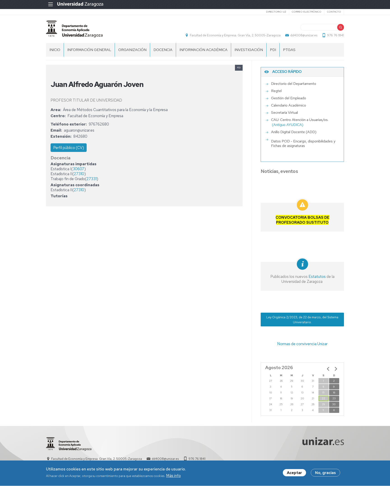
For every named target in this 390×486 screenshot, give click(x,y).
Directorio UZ (276, 11)
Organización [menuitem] (132, 49)
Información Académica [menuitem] (203, 49)
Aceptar (294, 472)
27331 (91, 178)
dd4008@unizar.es (303, 35)
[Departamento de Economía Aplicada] (74, 29)
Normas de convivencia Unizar (302, 343)
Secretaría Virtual (284, 112)
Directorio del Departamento (293, 83)
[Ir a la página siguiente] (336, 369)
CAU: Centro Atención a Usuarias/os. (299, 119)
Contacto (334, 11)
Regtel (276, 90)
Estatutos (317, 276)
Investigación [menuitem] (248, 49)
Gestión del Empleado (288, 98)
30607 (78, 168)
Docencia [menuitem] (162, 49)
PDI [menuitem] (273, 49)
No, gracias (325, 472)
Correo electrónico (306, 11)
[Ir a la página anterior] (328, 369)
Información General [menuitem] (89, 49)
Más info (173, 475)
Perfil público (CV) (68, 147)
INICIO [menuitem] (54, 49)
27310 (79, 173)
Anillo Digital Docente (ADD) (293, 132)
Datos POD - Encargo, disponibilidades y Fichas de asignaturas (303, 143)
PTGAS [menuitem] (289, 49)
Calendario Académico (288, 105)
